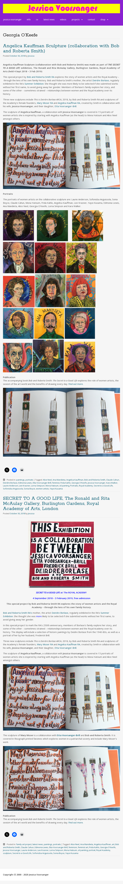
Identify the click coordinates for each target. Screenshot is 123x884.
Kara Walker (111, 482)
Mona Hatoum (52, 485)
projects (76, 19)
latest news (49, 19)
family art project (24, 844)
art (113, 844)
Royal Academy (86, 485)
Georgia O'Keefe (79, 482)
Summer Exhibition (34, 83)
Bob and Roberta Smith (94, 479)
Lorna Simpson (38, 485)
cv (37, 19)
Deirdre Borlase (100, 80)
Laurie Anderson (10, 485)
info (29, 19)
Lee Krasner (24, 485)
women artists (42, 488)
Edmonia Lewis (25, 482)
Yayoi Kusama (56, 488)
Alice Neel (47, 479)
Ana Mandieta (59, 479)
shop (102, 19)
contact (91, 19)
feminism (73, 847)
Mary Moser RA (45, 102)
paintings (20, 479)
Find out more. (75, 383)
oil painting (64, 485)
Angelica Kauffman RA (69, 102)
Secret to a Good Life (103, 485)
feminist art (83, 847)
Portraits (74, 485)
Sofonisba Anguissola (13, 488)
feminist (56, 482)
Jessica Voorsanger (96, 482)
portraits (29, 479)
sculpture (7, 853)
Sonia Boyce (29, 488)
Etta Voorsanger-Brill (65, 106)
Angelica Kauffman (74, 479)
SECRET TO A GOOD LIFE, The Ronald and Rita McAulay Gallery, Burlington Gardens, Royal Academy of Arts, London (56, 504)
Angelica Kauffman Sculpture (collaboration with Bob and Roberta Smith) (61, 48)
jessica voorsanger (12, 19)
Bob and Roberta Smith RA (40, 76)
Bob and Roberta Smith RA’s (17, 612)
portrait (92, 850)
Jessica (31, 55)
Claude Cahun (112, 479)
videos (63, 19)
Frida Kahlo (65, 482)
